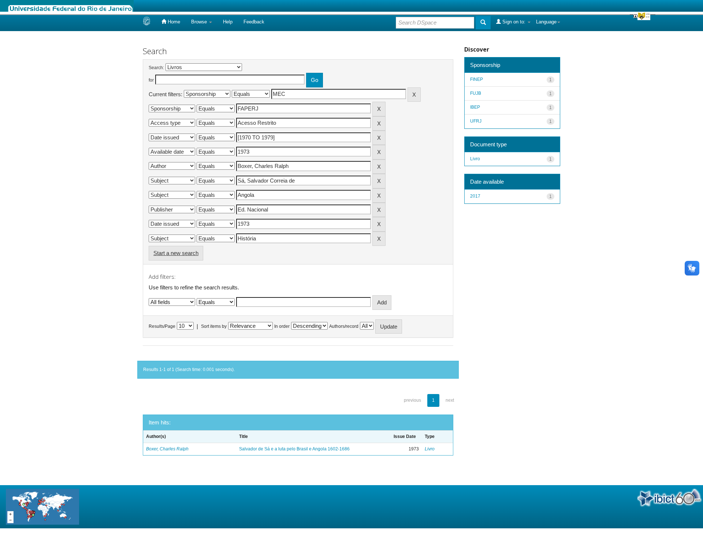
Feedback (253, 22)
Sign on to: (514, 22)
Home (173, 22)
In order (282, 326)
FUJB (475, 93)
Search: (156, 67)
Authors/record (343, 326)
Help (228, 22)
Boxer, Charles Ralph (167, 448)
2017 (475, 196)
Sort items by (214, 326)
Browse (199, 22)
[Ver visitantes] (42, 506)
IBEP (475, 107)
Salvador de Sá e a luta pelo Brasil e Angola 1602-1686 (294, 448)
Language (546, 22)
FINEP (476, 79)
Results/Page (162, 326)
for (151, 80)
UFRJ (475, 121)
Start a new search (175, 253)
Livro (430, 448)
